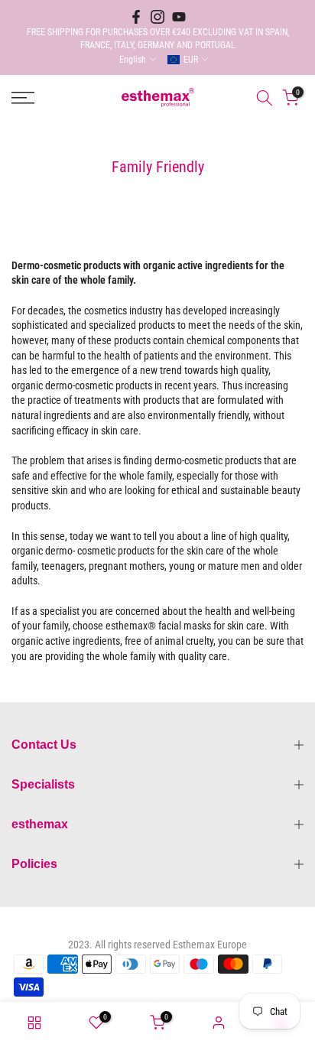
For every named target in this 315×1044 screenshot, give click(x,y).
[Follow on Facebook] (136, 17)
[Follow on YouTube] (179, 17)
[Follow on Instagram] (157, 17)
